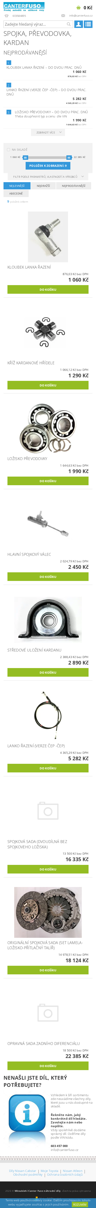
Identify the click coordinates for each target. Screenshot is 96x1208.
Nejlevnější (17, 186)
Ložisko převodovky (51, 112)
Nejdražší (43, 186)
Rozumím (79, 1205)
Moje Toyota (49, 1171)
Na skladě (19, 150)
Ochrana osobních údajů (65, 1175)
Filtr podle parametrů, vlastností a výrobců (45, 176)
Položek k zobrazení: (48, 166)
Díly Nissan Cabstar (22, 1171)
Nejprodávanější (73, 186)
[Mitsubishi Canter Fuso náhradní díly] (24, 6)
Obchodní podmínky (27, 1175)
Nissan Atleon (72, 1171)
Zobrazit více (46, 132)
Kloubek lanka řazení (44, 67)
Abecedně (16, 193)
